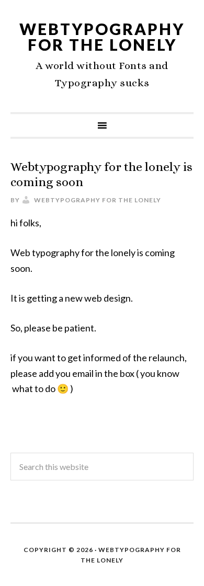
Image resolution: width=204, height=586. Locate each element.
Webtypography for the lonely (102, 36)
